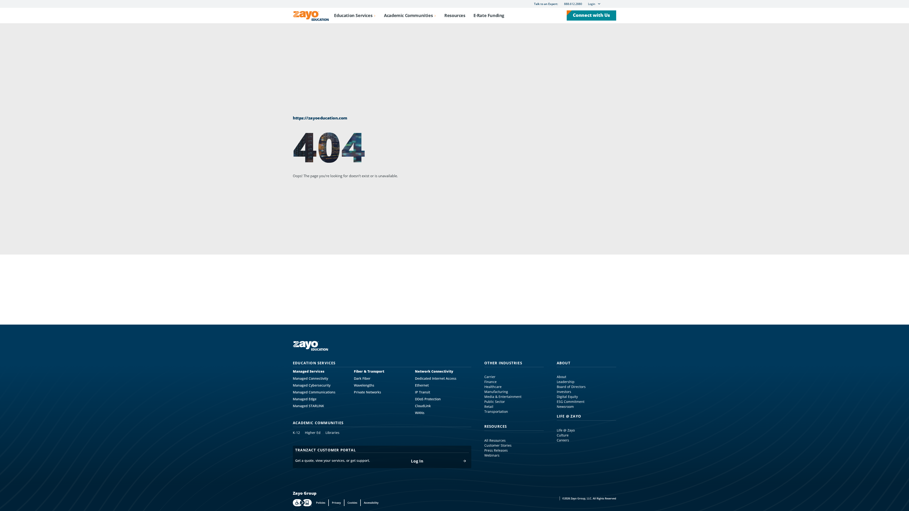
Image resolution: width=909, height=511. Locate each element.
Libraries (332, 433)
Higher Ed (313, 433)
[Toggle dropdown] (375, 15)
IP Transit (422, 392)
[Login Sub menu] (599, 3)
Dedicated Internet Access (435, 378)
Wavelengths (364, 385)
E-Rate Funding (488, 15)
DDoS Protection (428, 399)
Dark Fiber (362, 378)
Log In (417, 461)
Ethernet (422, 385)
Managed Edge (304, 399)
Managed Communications (314, 392)
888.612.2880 (573, 4)
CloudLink (423, 406)
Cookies (352, 502)
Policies (320, 502)
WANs (419, 413)
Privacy (336, 502)
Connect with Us (591, 15)
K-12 (296, 433)
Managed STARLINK (308, 406)
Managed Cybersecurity (311, 385)
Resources (454, 15)
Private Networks (367, 392)
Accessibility (371, 502)
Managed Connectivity (310, 378)
